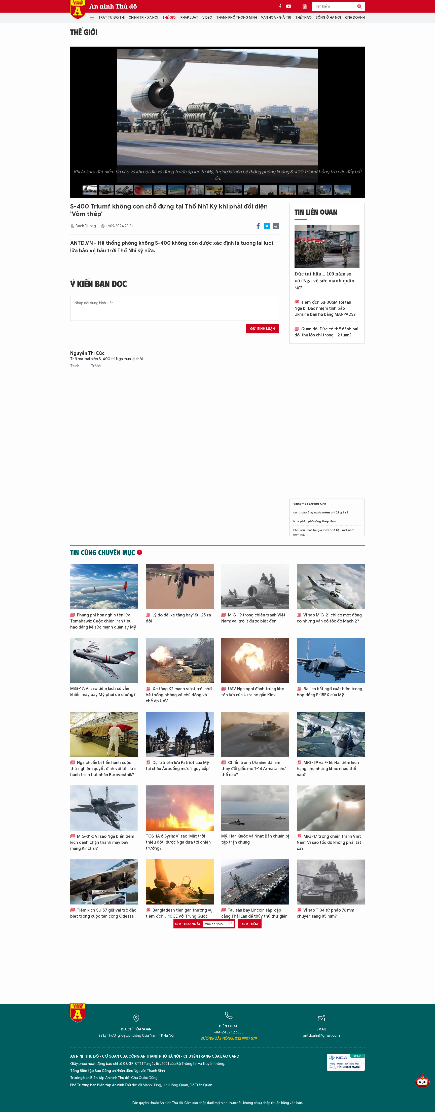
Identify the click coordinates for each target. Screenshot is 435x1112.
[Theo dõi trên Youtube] (289, 6)
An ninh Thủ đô (113, 6)
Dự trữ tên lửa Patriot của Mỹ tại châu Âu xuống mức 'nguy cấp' (178, 765)
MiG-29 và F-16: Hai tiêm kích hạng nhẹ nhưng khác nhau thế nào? (328, 768)
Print (276, 226)
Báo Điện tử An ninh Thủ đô (78, 9)
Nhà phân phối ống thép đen (314, 521)
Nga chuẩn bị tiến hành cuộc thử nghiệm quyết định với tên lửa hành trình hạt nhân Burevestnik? (103, 768)
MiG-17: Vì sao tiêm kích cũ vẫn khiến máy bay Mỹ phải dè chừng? (103, 691)
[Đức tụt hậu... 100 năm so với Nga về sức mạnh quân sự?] (327, 246)
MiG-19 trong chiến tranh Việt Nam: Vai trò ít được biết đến (253, 618)
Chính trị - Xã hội (143, 17)
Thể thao (303, 17)
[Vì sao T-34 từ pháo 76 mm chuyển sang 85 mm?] (331, 882)
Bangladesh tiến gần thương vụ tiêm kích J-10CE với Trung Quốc (179, 913)
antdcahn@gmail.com (321, 1035)
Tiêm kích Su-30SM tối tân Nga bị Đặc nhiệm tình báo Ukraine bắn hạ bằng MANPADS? (325, 308)
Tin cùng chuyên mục (102, 552)
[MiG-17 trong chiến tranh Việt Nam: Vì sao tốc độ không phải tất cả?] (331, 808)
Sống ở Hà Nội (328, 17)
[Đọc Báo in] (307, 6)
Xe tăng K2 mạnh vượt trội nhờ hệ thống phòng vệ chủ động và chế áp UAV (179, 695)
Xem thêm (250, 924)
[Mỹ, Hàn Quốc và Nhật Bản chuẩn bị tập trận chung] (255, 808)
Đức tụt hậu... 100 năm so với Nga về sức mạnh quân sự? (324, 280)
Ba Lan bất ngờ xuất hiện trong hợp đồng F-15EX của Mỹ (329, 692)
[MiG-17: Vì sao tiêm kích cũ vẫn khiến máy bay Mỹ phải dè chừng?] (104, 660)
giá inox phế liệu (329, 530)
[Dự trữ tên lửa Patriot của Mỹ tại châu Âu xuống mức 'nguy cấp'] (180, 734)
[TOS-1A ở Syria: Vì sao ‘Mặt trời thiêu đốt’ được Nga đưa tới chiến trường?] (180, 808)
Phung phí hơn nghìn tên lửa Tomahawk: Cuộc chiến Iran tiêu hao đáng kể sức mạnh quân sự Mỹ (103, 621)
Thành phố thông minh (236, 17)
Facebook (258, 226)
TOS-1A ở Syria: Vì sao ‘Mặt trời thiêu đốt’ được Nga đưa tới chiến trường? (178, 842)
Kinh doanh (355, 17)
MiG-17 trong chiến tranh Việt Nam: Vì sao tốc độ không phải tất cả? (329, 842)
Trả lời (96, 366)
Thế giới (169, 17)
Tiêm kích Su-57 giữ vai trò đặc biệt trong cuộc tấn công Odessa (103, 913)
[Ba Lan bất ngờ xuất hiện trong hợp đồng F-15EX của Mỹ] (331, 660)
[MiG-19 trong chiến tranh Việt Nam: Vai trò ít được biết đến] (255, 586)
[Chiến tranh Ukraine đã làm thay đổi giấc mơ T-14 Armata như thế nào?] (255, 734)
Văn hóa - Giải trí (276, 17)
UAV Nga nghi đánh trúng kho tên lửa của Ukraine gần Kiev (252, 692)
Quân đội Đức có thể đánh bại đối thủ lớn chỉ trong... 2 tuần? (326, 332)
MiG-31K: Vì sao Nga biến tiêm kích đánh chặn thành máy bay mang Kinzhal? (102, 842)
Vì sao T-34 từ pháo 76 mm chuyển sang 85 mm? (325, 913)
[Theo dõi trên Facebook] (281, 6)
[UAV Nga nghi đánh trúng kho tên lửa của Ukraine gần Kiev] (255, 660)
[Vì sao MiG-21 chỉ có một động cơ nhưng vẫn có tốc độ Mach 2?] (331, 586)
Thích (75, 366)
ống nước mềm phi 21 (323, 512)
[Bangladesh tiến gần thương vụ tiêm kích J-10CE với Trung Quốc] (180, 882)
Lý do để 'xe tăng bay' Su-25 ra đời (178, 618)
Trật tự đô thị (111, 17)
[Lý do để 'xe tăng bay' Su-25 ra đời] (180, 586)
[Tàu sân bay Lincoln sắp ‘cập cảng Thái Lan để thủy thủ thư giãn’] (255, 882)
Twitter (267, 226)
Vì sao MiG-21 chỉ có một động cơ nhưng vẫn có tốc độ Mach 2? (329, 618)
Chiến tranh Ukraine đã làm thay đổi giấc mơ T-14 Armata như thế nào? (253, 768)
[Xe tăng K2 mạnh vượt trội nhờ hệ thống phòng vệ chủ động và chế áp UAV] (180, 660)
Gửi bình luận (262, 329)
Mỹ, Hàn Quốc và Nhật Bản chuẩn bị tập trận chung (255, 839)
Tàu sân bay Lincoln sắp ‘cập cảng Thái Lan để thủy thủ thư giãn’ (254, 913)
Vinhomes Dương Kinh (309, 503)
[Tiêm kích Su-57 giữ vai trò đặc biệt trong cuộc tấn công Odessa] (104, 882)
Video (207, 17)
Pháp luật (189, 17)
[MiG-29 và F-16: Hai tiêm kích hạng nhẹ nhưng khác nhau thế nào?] (331, 734)
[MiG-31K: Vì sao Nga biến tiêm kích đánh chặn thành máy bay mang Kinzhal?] (104, 808)
